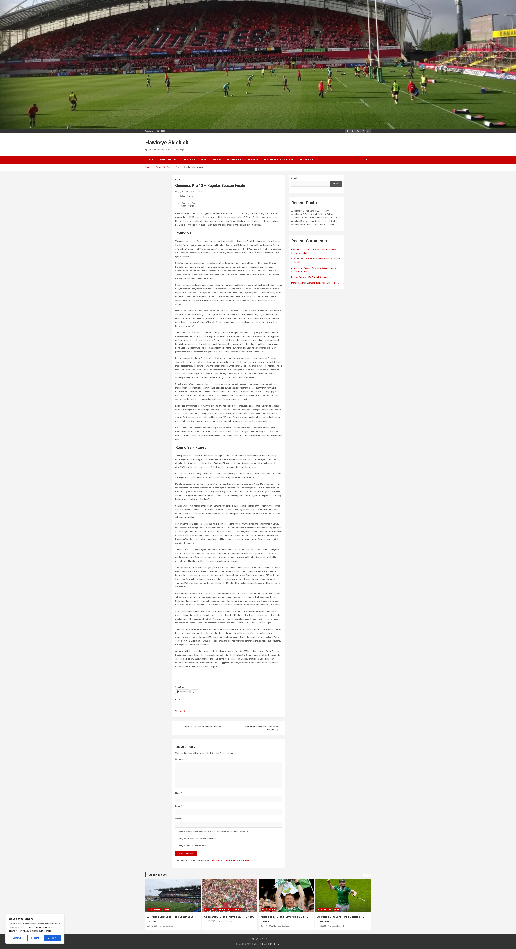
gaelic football (169, 159)
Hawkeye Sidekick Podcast (278, 159)
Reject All (35, 938)
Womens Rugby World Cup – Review (323, 283)
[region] (34, 929)
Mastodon (274, 944)
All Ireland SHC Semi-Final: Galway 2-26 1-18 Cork (313, 221)
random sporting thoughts (242, 159)
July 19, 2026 (152, 926)
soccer (217, 159)
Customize (17, 938)
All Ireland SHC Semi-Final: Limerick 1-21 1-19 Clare (314, 217)
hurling (188, 159)
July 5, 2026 (209, 926)
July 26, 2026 (323, 921)
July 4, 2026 (266, 926)
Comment (180, 759)
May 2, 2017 (180, 192)
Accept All (52, 938)
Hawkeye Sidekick (166, 142)
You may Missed (157, 874)
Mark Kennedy (297, 283)
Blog (320, 910)
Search (294, 178)
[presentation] (365, 875)
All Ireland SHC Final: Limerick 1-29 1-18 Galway (312, 214)
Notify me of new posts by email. (192, 846)
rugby (204, 159)
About (151, 159)
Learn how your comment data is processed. (231, 860)
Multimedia (305, 159)
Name (178, 793)
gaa (150, 910)
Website (178, 819)
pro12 (182, 711)
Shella (294, 258)
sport (223, 910)
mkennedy (295, 249)
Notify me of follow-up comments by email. (197, 838)
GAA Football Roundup (317, 277)
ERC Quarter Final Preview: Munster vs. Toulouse (200, 726)
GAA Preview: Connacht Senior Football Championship (261, 728)
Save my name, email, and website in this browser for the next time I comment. (214, 831)
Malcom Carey (297, 277)
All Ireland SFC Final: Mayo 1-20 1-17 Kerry (310, 211)
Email (178, 806)
